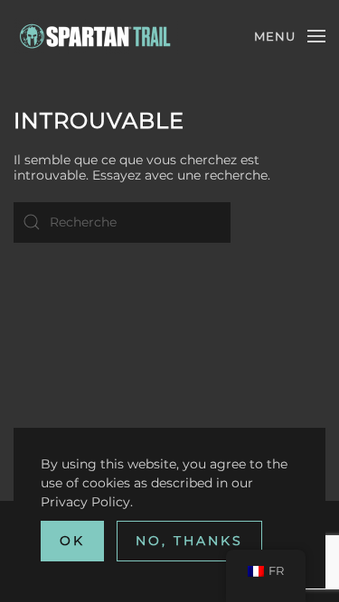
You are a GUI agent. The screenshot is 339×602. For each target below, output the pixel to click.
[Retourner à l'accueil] (96, 36)
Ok (72, 541)
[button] (289, 36)
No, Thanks (189, 541)
